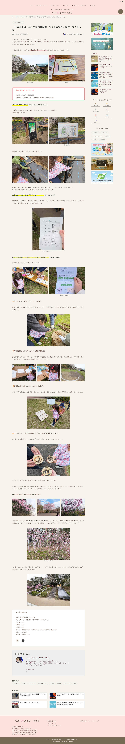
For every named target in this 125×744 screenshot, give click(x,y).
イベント (33, 683)
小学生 (59, 683)
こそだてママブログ (18, 22)
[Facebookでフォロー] (118, 1)
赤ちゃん (103, 139)
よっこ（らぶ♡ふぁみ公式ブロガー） (75, 34)
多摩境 (52, 683)
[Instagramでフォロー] (120, 1)
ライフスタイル (42, 683)
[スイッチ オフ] (120, 11)
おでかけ (17, 683)
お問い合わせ (52, 721)
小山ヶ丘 (67, 683)
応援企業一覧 (52, 723)
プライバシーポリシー (54, 725)
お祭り (24, 683)
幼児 (75, 683)
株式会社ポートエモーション (89, 721)
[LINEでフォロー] (122, 1)
